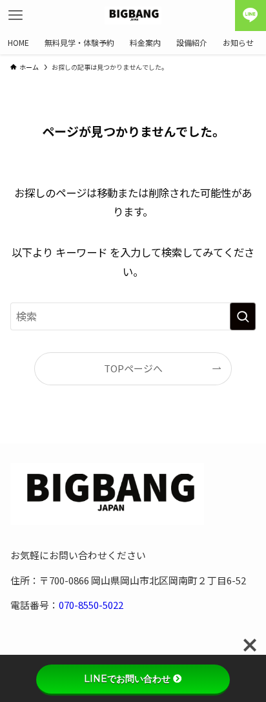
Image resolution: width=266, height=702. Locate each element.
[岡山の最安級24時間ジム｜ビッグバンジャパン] (133, 15)
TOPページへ (133, 368)
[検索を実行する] (243, 316)
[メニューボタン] (15, 15)
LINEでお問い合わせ (127, 679)
